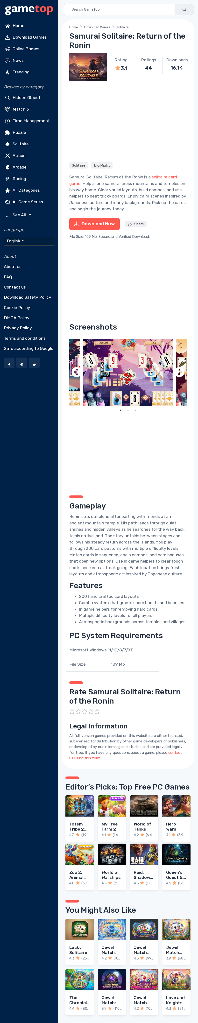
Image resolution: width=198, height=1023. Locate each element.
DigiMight (102, 165)
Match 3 (20, 109)
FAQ (8, 277)
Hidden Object (26, 97)
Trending (20, 72)
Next (179, 373)
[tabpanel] (128, 373)
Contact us (15, 287)
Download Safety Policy (27, 297)
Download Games (29, 37)
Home (18, 25)
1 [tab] (120, 410)
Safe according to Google (28, 348)
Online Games (25, 48)
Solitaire (20, 143)
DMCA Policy (16, 317)
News (18, 60)
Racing (19, 178)
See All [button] (16, 215)
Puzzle (19, 132)
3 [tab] (135, 410)
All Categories (26, 190)
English (14, 241)
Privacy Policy (18, 327)
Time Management (31, 120)
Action (19, 155)
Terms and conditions (25, 338)
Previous (76, 373)
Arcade (19, 167)
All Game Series (27, 201)
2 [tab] (128, 410)
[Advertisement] (128, 121)
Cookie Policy (17, 307)
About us (12, 266)
